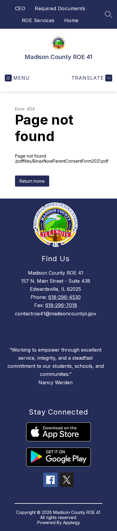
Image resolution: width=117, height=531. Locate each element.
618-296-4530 (64, 297)
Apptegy (71, 522)
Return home (32, 181)
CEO (20, 8)
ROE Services (38, 20)
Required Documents (60, 8)
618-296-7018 (61, 305)
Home (71, 20)
